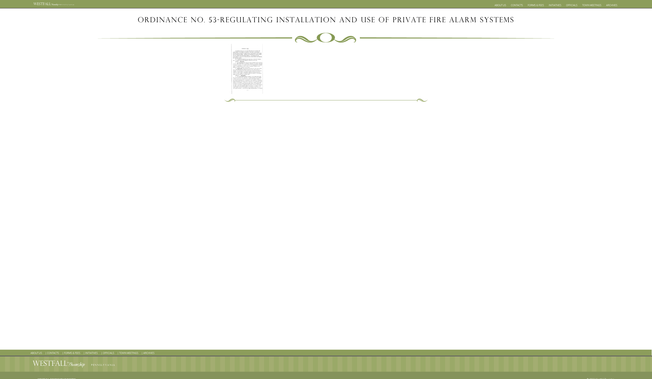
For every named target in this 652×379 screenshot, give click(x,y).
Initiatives (555, 5)
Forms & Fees (536, 5)
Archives (611, 5)
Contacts (517, 5)
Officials (571, 5)
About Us (500, 5)
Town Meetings (591, 5)
